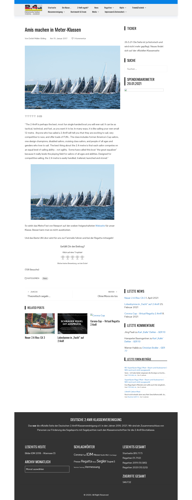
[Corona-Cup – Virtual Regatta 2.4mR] (97, 315)
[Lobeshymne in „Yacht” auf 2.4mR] (72, 323)
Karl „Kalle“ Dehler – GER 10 (151, 332)
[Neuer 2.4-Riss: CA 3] (40, 323)
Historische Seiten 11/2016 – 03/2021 (32, 13)
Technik (76, 467)
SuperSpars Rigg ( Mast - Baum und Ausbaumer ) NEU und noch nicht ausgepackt (144, 380)
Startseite (52, 7)
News (96, 7)
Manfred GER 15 (133, 397)
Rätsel (94, 462)
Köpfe (122, 7)
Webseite (100, 225)
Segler (101, 461)
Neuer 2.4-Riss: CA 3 (35, 337)
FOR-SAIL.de (132, 375)
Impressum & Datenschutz (114, 11)
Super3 (111, 461)
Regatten (108, 7)
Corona (78, 454)
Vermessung (92, 467)
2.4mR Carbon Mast (132, 391)
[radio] (63, 258)
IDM (89, 454)
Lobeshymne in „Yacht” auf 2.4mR (71, 339)
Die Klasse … (66, 7)
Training (82, 467)
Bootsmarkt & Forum (78, 11)
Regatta (86, 461)
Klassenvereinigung (55, 11)
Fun (84, 455)
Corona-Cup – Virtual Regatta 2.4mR (105, 322)
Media (94, 11)
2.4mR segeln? (82, 7)
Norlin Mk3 (104, 455)
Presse (77, 461)
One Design (113, 455)
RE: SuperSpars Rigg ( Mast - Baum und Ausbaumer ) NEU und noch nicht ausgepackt (146, 369)
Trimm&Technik (138, 7)
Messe (97, 454)
